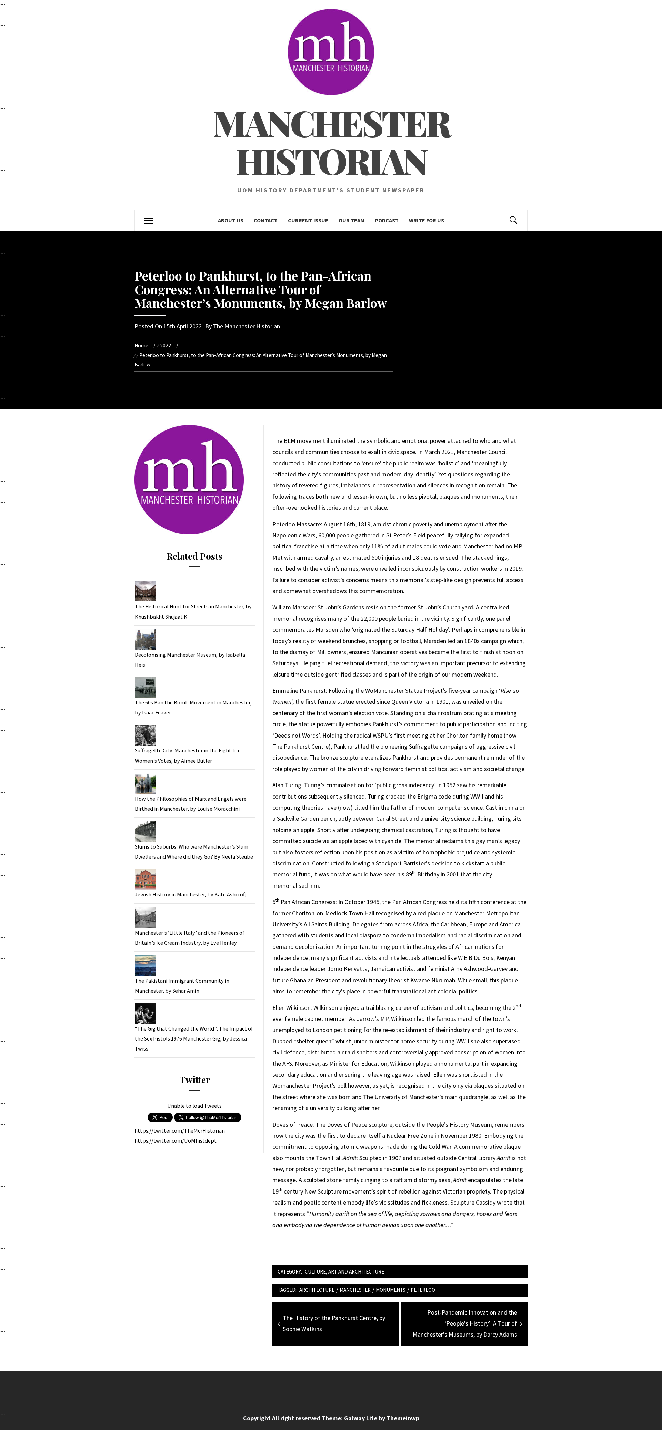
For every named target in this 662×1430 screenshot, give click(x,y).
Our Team (351, 220)
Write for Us (426, 220)
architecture (316, 1290)
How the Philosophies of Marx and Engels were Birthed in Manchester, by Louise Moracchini (191, 803)
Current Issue (308, 220)
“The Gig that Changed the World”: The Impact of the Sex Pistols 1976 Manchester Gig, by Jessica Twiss (194, 1038)
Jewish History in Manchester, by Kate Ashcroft (191, 894)
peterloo (423, 1290)
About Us (230, 220)
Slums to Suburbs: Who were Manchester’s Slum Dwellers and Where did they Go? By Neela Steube (194, 851)
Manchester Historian (331, 141)
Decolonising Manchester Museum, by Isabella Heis (190, 659)
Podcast (387, 220)
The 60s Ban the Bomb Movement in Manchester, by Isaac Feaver (193, 707)
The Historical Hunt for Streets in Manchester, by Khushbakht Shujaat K (193, 611)
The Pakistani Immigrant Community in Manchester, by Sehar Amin (182, 985)
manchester (355, 1290)
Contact (266, 220)
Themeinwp (403, 1418)
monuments (390, 1290)
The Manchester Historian (246, 326)
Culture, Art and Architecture (344, 1271)
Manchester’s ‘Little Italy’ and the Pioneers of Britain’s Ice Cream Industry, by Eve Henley (189, 937)
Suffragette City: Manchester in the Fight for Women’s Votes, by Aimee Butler (187, 755)
